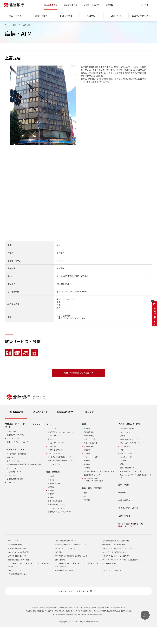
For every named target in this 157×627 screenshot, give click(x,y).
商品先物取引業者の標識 (64, 570)
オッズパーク (125, 446)
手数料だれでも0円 (127, 428)
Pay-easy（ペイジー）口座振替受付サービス (135, 476)
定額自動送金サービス (128, 468)
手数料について (12, 482)
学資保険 (87, 453)
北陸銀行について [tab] (65, 412)
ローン (49, 424)
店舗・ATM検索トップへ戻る (77, 372)
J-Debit (123, 460)
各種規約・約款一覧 (15, 544)
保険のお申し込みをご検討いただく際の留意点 (93, 479)
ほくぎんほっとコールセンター (131, 471)
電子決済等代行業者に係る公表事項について (71, 556)
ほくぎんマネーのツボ (128, 508)
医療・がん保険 (89, 439)
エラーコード (11, 475)
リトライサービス (54, 464)
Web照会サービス (126, 457)
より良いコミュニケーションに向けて (116, 556)
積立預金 (51, 490)
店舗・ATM (16, 25)
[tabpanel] (78, 474)
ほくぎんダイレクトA (14, 449)
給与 (122, 464)
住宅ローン (52, 428)
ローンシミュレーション (56, 453)
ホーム (7, 25)
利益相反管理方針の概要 (17, 548)
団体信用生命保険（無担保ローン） (60, 460)
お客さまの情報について (17, 556)
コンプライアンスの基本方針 (18, 552)
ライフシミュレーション (56, 508)
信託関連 (87, 500)
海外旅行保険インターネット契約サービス (99, 471)
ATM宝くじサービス (127, 453)
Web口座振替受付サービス (130, 439)
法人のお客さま (70, 5)
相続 (85, 493)
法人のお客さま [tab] (40, 412)
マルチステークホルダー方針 (112, 570)
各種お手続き (124, 500)
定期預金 (51, 487)
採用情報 (109, 5)
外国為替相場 (60, 560)
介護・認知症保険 (90, 443)
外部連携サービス (14, 570)
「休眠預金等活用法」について (19, 574)
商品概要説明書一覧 (109, 563)
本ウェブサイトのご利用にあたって (115, 552)
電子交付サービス (13, 461)
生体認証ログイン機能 (15, 479)
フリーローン (52, 446)
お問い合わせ (124, 515)
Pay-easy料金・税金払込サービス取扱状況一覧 (24, 464)
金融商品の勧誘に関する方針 (18, 560)
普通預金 (51, 476)
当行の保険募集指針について (65, 541)
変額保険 (87, 464)
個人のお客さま (50, 5)
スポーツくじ (125, 432)
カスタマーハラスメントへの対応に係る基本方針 (120, 560)
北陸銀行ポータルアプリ (15, 435)
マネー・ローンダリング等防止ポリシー (116, 548)
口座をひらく (11, 431)
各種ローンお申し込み (56, 450)
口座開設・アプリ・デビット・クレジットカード (23, 425)
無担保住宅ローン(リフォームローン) (61, 432)
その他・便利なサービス (129, 424)
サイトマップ (13, 541)
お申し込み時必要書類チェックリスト (61, 457)
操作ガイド (11, 457)
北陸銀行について (91, 5)
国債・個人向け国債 (55, 501)
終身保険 (87, 428)
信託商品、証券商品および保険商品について (71, 544)
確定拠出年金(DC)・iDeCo (57, 504)
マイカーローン (53, 435)
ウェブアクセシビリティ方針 (65, 548)
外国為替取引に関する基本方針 (113, 544)
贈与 (85, 496)
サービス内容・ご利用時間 (16, 454)
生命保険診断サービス (92, 475)
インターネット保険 (91, 457)
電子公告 (58, 552)
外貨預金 (51, 497)
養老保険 (87, 460)
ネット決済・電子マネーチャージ (132, 443)
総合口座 (51, 480)
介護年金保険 (89, 435)
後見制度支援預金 (54, 483)
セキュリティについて (15, 468)
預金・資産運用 (53, 471)
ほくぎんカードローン (56, 443)
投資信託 (51, 494)
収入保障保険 (89, 446)
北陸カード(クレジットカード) (18, 442)
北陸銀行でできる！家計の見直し (60, 512)
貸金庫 (122, 435)
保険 (84, 424)
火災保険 (87, 468)
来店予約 (122, 492)
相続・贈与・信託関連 (92, 488)
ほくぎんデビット (13, 438)
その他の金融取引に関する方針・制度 (116, 541)
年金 (122, 450)
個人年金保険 (89, 432)
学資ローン (52, 439)
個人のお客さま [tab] (16, 412)
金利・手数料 (124, 484)
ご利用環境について (14, 472)
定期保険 (87, 450)
